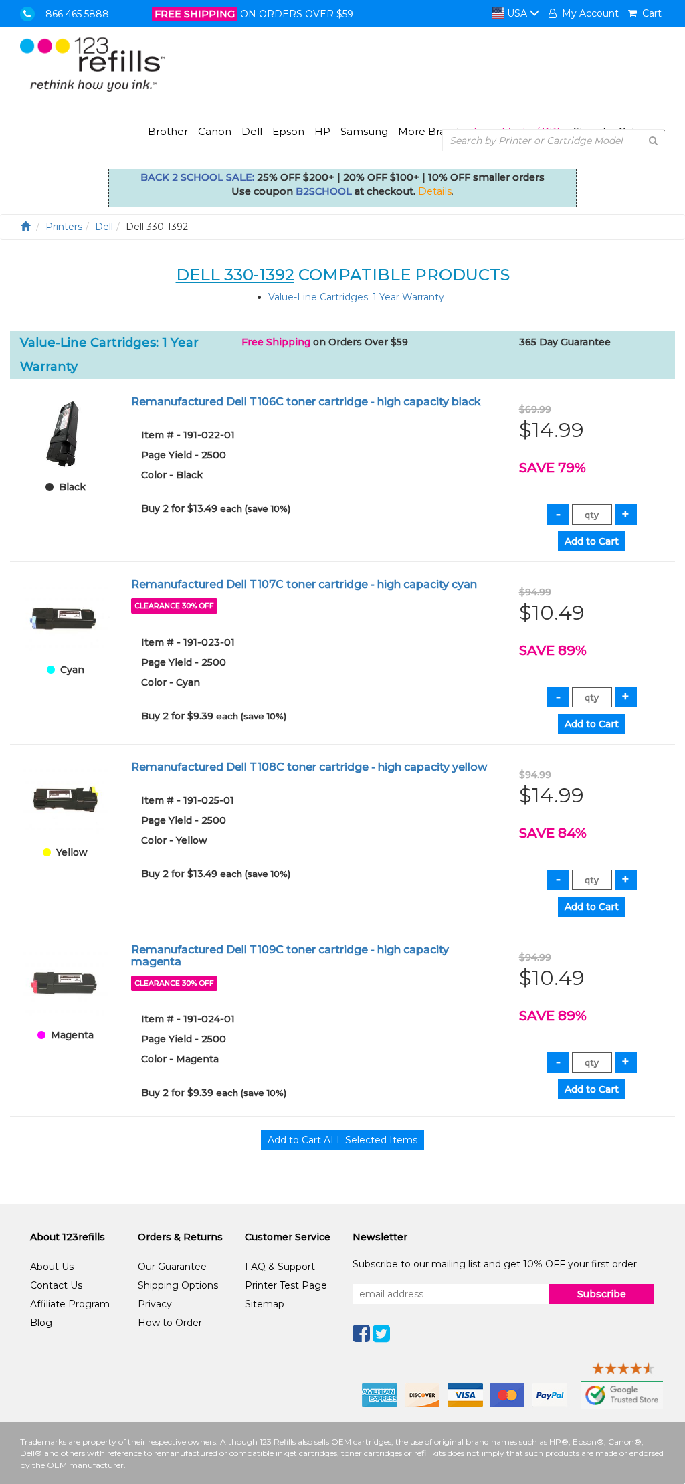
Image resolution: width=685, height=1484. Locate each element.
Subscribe (601, 1294)
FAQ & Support (280, 1267)
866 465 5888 (77, 14)
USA (517, 13)
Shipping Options (178, 1285)
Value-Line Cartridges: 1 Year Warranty (356, 297)
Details (435, 191)
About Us (52, 1267)
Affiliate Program (70, 1304)
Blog (41, 1323)
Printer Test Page (286, 1285)
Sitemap (264, 1304)
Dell (251, 131)
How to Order (170, 1323)
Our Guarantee (172, 1267)
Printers (63, 227)
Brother (168, 131)
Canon (214, 131)
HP (322, 131)
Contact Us (56, 1285)
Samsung (364, 131)
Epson (288, 131)
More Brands (431, 131)
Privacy (155, 1304)
